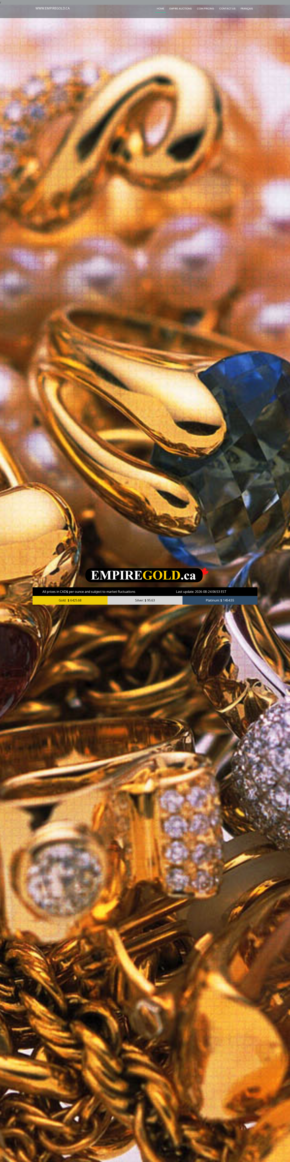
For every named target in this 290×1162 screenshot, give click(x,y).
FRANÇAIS (247, 8)
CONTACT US (227, 8)
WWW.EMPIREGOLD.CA (53, 8)
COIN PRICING (205, 8)
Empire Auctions (180, 8)
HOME (160, 8)
